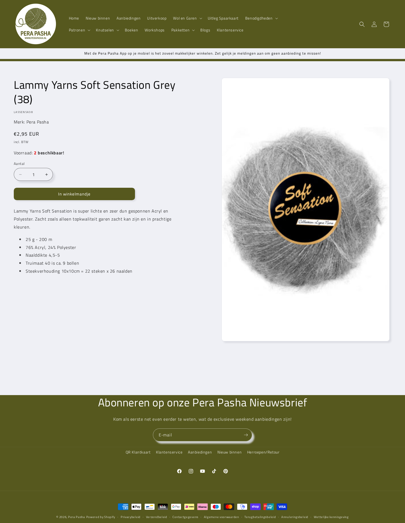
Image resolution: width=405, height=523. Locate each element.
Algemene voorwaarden (221, 516)
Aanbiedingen (200, 452)
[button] (187, 18)
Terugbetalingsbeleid (260, 516)
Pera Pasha (76, 517)
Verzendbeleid (156, 516)
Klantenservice (169, 452)
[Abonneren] (246, 434)
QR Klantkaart (138, 452)
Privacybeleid (131, 516)
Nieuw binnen (229, 452)
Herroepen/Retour (263, 452)
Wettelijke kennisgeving (331, 516)
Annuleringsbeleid (294, 516)
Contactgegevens (185, 516)
